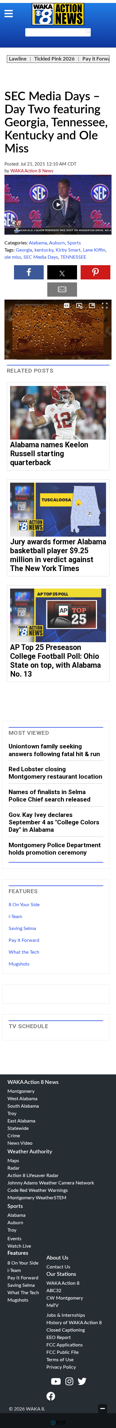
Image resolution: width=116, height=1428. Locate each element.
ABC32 (53, 1290)
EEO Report (58, 1337)
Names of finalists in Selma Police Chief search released (49, 795)
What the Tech (24, 952)
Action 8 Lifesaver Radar (33, 1175)
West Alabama (22, 1098)
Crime (13, 1135)
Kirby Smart (68, 250)
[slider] (58, 359)
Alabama (38, 243)
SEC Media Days (40, 257)
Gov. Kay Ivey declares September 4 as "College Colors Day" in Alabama (54, 822)
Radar (13, 1168)
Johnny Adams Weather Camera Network (50, 1183)
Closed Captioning (65, 1330)
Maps (13, 1160)
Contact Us (58, 1267)
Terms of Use (59, 1359)
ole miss (12, 257)
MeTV (52, 1305)
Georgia (24, 250)
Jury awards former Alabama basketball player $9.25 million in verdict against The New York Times (58, 555)
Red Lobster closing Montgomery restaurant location (55, 772)
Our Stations (61, 1274)
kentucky (44, 250)
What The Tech (23, 1292)
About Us (57, 1258)
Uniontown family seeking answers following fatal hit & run (54, 749)
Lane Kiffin (94, 250)
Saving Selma (22, 928)
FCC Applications (64, 1345)
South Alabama (23, 1106)
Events (14, 1238)
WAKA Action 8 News (32, 171)
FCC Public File (62, 1352)
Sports (74, 243)
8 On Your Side (24, 904)
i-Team (15, 916)
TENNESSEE (73, 257)
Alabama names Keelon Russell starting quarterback (49, 454)
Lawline (17, 58)
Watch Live (19, 1246)
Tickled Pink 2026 (54, 58)
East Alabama (21, 1121)
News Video (19, 1143)
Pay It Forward (24, 940)
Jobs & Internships (65, 1315)
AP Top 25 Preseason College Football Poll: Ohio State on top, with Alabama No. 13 (55, 660)
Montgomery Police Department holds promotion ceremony (55, 848)
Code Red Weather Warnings (37, 1190)
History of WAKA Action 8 (74, 1322)
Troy (11, 1113)
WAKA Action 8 (62, 1283)
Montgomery (21, 1091)
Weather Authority (29, 1152)
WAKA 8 (58, 14)
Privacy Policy (61, 1367)
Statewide (18, 1128)
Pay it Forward (98, 58)
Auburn (57, 243)
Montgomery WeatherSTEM (36, 1197)
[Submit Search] (88, 32)
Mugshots (19, 964)
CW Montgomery (64, 1298)
